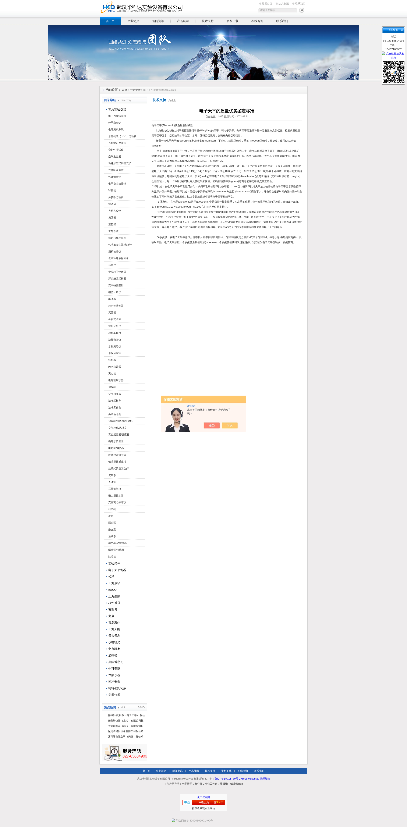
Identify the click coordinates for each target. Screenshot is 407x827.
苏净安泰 (114, 681)
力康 (111, 616)
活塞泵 (112, 536)
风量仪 (112, 265)
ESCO (112, 589)
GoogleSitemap (250, 778)
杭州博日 (114, 603)
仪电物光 (114, 642)
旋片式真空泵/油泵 (118, 468)
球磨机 (112, 190)
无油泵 (112, 482)
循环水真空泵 (116, 441)
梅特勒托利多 (117, 688)
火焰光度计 (114, 210)
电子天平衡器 (117, 570)
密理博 (112, 609)
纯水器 (112, 360)
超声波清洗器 (116, 305)
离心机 (112, 373)
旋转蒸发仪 (114, 339)
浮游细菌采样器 (117, 278)
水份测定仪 (114, 346)
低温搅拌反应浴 (117, 461)
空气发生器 (114, 156)
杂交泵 (112, 529)
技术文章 (135, 90)
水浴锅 (112, 204)
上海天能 (114, 629)
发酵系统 (113, 231)
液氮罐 (112, 224)
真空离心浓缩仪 (117, 502)
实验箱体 (114, 563)
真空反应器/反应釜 (118, 434)
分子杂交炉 (114, 122)
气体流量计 (114, 176)
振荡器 (112, 217)
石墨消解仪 (114, 488)
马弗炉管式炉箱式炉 (119, 163)
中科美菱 (114, 668)
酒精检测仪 (114, 251)
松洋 (111, 576)
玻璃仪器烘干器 (117, 454)
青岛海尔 (114, 622)
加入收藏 (284, 3)
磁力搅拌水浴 (116, 495)
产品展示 (183, 21)
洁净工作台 (114, 407)
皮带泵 (112, 475)
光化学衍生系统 (117, 143)
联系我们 (300, 3)
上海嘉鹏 (114, 596)
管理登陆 (265, 778)
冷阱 (110, 515)
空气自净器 (114, 393)
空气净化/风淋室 (117, 427)
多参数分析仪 (116, 197)
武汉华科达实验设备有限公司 (142, 8)
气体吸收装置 (116, 170)
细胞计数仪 (114, 292)
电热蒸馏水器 (116, 380)
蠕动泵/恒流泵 (116, 549)
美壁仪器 (114, 694)
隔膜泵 (112, 522)
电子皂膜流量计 (117, 183)
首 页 (110, 21)
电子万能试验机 (117, 115)
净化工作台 (114, 332)
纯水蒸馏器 (114, 366)
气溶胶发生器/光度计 (120, 244)
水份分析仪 (114, 326)
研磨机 (112, 509)
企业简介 (133, 21)
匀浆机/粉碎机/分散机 (120, 421)
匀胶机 (112, 387)
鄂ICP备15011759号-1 (228, 778)
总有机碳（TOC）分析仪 (122, 136)
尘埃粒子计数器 (117, 271)
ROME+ (141, 707)
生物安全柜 (114, 319)
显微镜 (112, 655)
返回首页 (267, 3)
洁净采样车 (114, 400)
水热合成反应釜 (117, 237)
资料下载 (232, 21)
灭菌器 (112, 312)
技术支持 (208, 21)
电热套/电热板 (116, 448)
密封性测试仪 (116, 149)
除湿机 (112, 556)
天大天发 (114, 635)
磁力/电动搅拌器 (117, 543)
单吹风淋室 (114, 353)
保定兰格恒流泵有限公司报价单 (126, 731)
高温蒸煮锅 (114, 414)
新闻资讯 (158, 21)
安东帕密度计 (116, 285)
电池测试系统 (116, 129)
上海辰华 (114, 583)
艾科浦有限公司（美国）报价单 (126, 736)
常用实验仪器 (117, 109)
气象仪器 (114, 675)
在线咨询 (257, 21)
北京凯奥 (114, 648)
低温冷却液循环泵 (118, 258)
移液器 (112, 298)
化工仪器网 (203, 797)
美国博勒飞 (115, 662)
